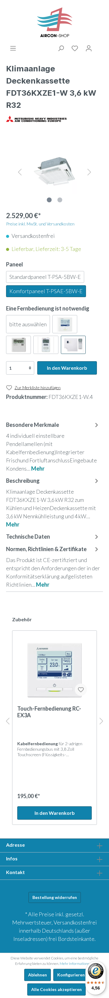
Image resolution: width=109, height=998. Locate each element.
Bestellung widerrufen (54, 897)
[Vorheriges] (19, 171)
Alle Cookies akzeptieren (56, 989)
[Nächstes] (89, 171)
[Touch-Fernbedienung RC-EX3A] (54, 670)
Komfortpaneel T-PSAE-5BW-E (46, 291)
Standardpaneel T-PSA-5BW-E (45, 276)
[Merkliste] (75, 48)
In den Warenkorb (67, 368)
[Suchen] (61, 48)
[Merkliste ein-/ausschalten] (81, 690)
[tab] (53, 446)
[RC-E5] (18, 345)
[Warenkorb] (99, 47)
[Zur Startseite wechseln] (54, 22)
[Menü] (13, 48)
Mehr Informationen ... (77, 963)
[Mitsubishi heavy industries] (36, 118)
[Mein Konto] (89, 48)
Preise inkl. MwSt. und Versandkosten (40, 223)
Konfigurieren (71, 974)
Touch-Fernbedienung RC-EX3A (49, 711)
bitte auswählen (28, 324)
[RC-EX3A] (64, 324)
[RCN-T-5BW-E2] (73, 345)
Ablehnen (37, 974)
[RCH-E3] (45, 345)
